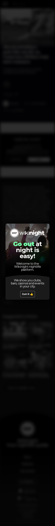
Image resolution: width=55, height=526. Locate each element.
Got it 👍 (27, 294)
